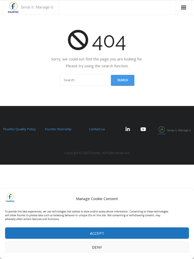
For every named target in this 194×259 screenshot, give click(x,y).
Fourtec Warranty (58, 129)
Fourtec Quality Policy (19, 129)
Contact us (97, 129)
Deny (97, 247)
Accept (97, 233)
